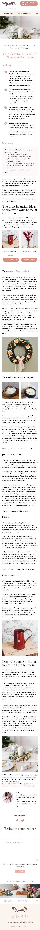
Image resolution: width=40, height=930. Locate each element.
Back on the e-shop (28, 3)
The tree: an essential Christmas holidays (20, 163)
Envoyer (20, 871)
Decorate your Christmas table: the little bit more (18, 171)
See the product (11, 259)
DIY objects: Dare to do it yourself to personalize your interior (18, 160)
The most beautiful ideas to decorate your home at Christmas (18, 151)
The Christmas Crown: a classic (16, 154)
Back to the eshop (19, 926)
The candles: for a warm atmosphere (19, 156)
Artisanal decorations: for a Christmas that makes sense (20, 167)
